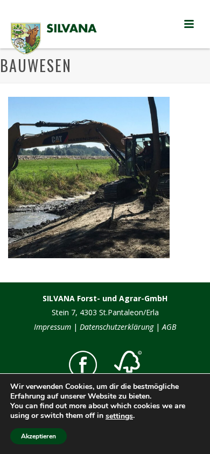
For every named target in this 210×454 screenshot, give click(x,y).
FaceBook (83, 365)
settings (119, 416)
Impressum (52, 327)
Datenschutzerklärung (116, 327)
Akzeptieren (38, 436)
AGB (169, 327)
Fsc (128, 365)
